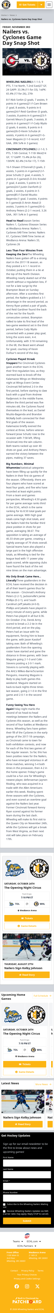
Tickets (29, 918)
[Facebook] (17, 1286)
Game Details (28, 926)
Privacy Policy (27, 1270)
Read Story (28, 974)
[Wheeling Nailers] (6, 4)
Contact (14, 1270)
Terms (40, 1270)
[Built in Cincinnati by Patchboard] (27, 1300)
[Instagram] (27, 1286)
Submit (27, 1220)
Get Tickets (29, 4)
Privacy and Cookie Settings (27, 1278)
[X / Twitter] (37, 1286)
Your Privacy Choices (27, 1274)
